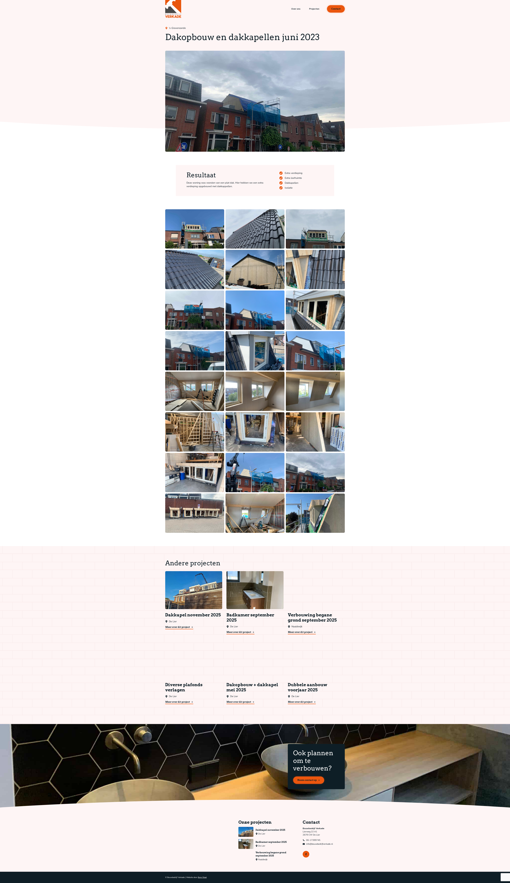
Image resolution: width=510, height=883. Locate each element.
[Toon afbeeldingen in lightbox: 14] (255, 391)
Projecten (314, 8)
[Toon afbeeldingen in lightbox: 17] (255, 432)
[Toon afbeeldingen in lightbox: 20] (255, 472)
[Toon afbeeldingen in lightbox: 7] (194, 310)
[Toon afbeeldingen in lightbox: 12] (315, 350)
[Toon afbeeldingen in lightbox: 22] (194, 513)
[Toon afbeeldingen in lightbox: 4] (194, 269)
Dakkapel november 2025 (193, 614)
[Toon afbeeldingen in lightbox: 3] (315, 229)
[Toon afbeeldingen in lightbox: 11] (255, 350)
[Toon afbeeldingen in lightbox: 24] (315, 513)
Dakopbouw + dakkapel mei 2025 (252, 687)
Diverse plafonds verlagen (184, 687)
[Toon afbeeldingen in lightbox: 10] (194, 350)
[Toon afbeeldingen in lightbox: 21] (315, 472)
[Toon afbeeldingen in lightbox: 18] (315, 432)
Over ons (295, 8)
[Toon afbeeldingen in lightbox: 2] (255, 229)
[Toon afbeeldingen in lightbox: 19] (194, 472)
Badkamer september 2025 (250, 617)
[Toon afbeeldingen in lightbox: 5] (255, 269)
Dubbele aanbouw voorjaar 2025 (307, 687)
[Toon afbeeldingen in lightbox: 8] (255, 310)
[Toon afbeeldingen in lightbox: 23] (255, 513)
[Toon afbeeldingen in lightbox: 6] (315, 269)
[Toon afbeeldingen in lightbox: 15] (315, 391)
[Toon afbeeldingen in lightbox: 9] (315, 310)
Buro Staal (202, 877)
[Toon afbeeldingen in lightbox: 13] (194, 391)
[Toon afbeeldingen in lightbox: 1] (194, 229)
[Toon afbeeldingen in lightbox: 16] (194, 432)
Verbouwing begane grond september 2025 (312, 617)
